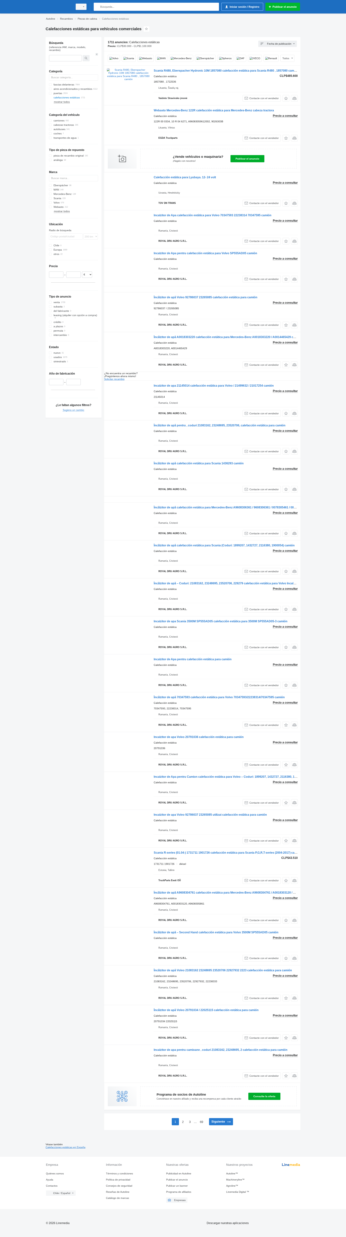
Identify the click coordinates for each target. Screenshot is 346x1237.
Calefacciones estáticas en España (65, 1147)
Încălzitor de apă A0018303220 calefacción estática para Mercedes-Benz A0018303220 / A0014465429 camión (228, 337)
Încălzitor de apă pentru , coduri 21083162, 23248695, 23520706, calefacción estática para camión (219, 425)
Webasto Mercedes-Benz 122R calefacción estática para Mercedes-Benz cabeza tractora (214, 110)
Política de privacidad (118, 1179)
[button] (286, 98)
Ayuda (49, 1179)
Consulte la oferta (264, 1096)
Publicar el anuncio (247, 158)
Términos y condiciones (119, 1173)
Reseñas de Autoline (117, 1191)
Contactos (51, 1185)
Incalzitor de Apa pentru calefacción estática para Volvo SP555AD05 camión (205, 253)
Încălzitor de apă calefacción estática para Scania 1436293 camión (199, 463)
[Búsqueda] (97, 6)
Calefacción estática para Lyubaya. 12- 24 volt (185, 177)
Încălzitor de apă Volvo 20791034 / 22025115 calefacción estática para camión (206, 1010)
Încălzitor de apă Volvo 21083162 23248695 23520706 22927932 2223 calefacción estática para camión (223, 970)
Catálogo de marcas (117, 1198)
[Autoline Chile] (58, 7)
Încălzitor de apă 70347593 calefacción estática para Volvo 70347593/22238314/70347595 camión (219, 697)
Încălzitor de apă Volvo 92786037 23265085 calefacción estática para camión (205, 297)
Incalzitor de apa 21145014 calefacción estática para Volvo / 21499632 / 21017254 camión (214, 385)
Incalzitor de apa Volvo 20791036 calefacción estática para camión (199, 736)
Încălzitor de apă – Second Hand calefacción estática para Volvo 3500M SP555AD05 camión (216, 932)
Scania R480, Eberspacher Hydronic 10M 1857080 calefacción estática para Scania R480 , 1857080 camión (226, 70)
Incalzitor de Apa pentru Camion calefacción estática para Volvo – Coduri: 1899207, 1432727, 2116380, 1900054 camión (234, 776)
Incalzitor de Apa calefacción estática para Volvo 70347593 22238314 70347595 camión (212, 215)
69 (201, 1122)
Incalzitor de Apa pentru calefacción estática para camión (193, 659)
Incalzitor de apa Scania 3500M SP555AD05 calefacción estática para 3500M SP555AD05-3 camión (220, 621)
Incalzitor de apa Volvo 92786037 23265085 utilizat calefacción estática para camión (210, 814)
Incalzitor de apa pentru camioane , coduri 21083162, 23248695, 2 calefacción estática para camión (220, 1049)
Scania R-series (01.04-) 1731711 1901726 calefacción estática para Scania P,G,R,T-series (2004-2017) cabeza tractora (233, 852)
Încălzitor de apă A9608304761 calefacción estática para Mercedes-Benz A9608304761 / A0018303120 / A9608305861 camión (238, 892)
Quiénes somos (55, 1173)
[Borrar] (97, 54)
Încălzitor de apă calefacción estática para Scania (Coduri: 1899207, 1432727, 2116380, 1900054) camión (224, 545)
